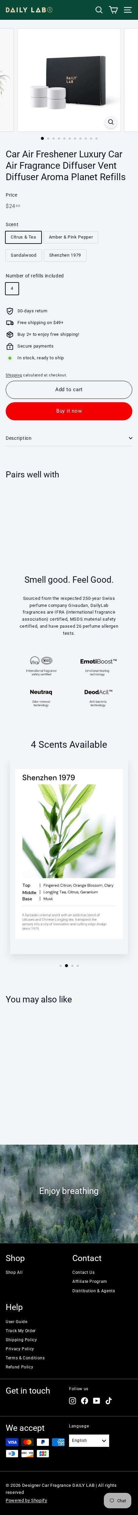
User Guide (16, 1321)
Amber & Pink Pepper (71, 237)
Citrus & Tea (23, 237)
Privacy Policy (20, 1349)
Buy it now (69, 411)
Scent (12, 224)
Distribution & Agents (93, 1291)
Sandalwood (24, 255)
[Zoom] (111, 122)
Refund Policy (19, 1367)
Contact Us (83, 1272)
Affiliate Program (89, 1281)
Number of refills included (35, 275)
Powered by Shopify (26, 1500)
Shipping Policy (21, 1340)
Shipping (14, 375)
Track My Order (21, 1330)
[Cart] (113, 10)
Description (19, 438)
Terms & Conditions (25, 1358)
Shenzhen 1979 (65, 255)
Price (11, 195)
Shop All (14, 1272)
